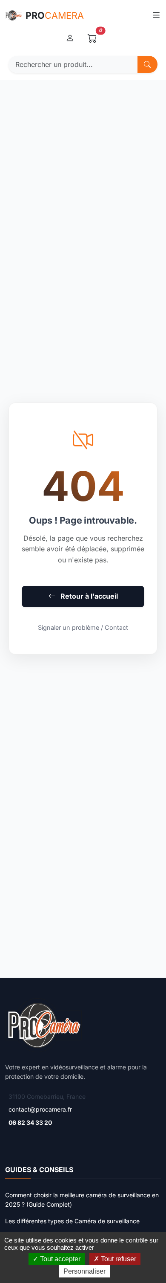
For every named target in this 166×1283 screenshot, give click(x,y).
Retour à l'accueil (88, 596)
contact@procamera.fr (40, 1109)
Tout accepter (59, 1259)
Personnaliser (84, 1271)
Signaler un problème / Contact (83, 627)
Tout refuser (117, 1259)
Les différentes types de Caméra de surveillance (72, 1221)
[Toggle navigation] (156, 15)
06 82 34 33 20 (30, 1122)
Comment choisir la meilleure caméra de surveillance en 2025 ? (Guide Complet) (82, 1199)
